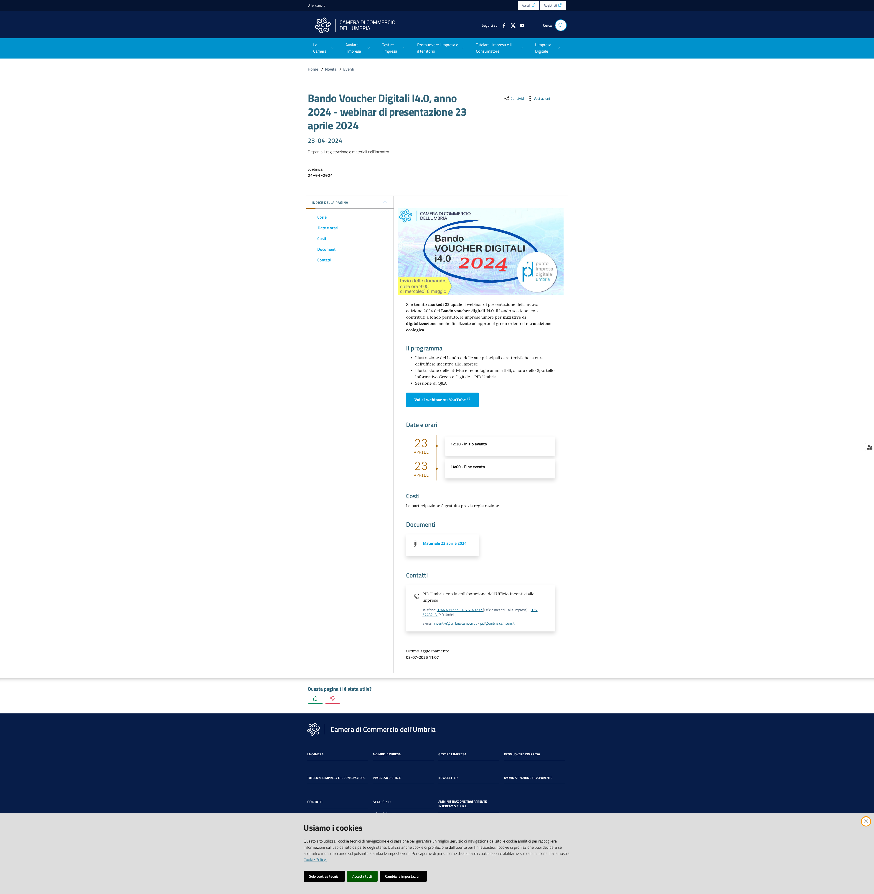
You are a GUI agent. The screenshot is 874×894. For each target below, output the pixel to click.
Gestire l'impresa (452, 754)
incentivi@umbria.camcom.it (455, 623)
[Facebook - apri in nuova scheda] (502, 25)
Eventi (348, 69)
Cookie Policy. (315, 859)
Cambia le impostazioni (403, 876)
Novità (330, 69)
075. (534, 610)
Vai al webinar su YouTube (440, 399)
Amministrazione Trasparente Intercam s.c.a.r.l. (462, 803)
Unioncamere (316, 5)
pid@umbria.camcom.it (497, 623)
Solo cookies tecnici (324, 876)
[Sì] (315, 698)
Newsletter (448, 778)
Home (313, 69)
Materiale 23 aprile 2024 (445, 543)
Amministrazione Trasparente (528, 778)
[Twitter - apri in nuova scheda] (511, 25)
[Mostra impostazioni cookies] (869, 447)
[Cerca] (560, 25)
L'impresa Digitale (387, 778)
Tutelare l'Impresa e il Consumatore (336, 778)
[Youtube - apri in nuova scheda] (520, 25)
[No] (332, 698)
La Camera (315, 754)
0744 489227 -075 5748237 (460, 610)
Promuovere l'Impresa (522, 754)
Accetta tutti (362, 876)
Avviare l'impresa (387, 754)
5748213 (430, 614)
